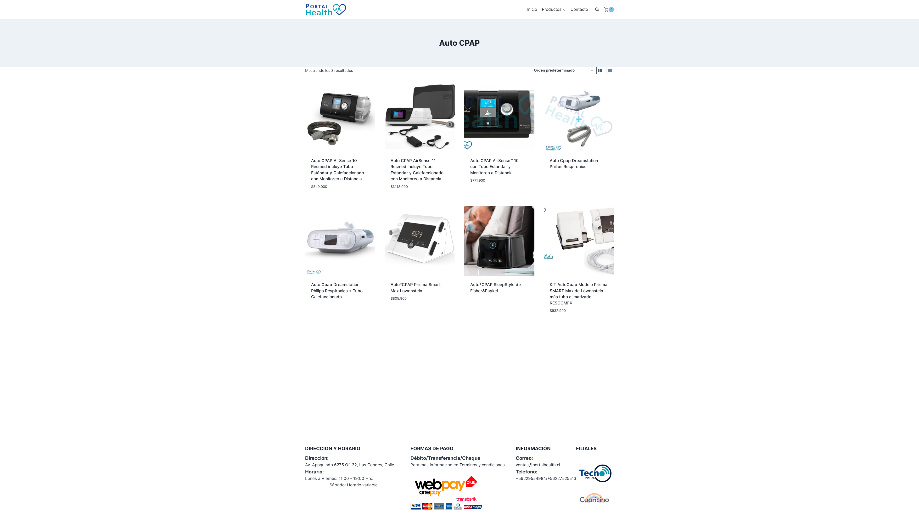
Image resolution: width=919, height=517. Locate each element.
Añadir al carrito (488, 195)
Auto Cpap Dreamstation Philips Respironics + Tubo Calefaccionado (337, 290)
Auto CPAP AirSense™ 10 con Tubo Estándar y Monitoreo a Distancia (494, 166)
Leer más (558, 182)
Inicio (532, 9)
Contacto (579, 9)
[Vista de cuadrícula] (600, 70)
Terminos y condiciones (482, 464)
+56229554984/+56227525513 (546, 478)
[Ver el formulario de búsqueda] (597, 9)
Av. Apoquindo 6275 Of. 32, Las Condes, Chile (349, 464)
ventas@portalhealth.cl (538, 464)
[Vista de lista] (610, 70)
